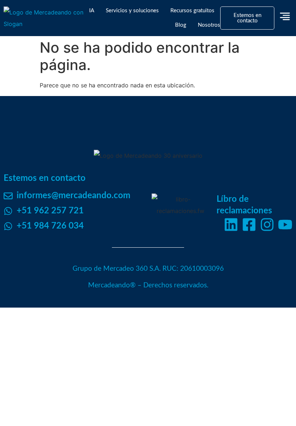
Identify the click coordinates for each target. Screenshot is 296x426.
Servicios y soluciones (132, 10)
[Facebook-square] (249, 224)
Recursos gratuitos (192, 10)
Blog (180, 25)
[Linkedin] (231, 224)
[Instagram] (267, 224)
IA (91, 10)
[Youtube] (285, 224)
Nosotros (209, 25)
